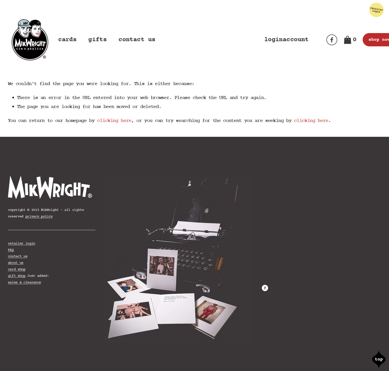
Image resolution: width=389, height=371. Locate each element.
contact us (136, 40)
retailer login (21, 243)
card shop (16, 269)
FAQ (11, 249)
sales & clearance (24, 282)
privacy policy (39, 216)
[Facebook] (331, 39)
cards (67, 40)
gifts (97, 40)
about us (15, 262)
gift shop (16, 275)
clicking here (114, 120)
